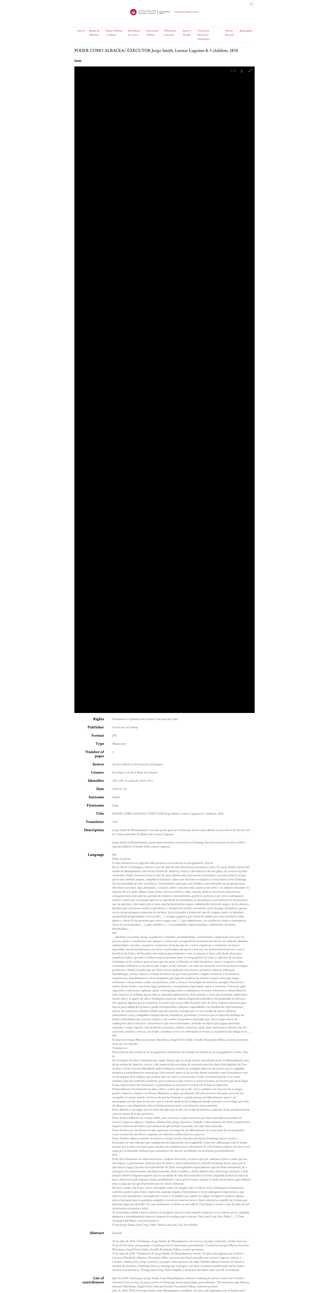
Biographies (246, 31)
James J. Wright (187, 33)
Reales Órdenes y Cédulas (114, 33)
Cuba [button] (79, 31)
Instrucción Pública (153, 33)
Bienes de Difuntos (94, 33)
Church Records (229, 33)
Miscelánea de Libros (134, 33)
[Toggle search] (251, 4)
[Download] (241, 70)
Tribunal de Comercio (169, 33)
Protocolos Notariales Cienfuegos (204, 35)
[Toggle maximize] (250, 70)
